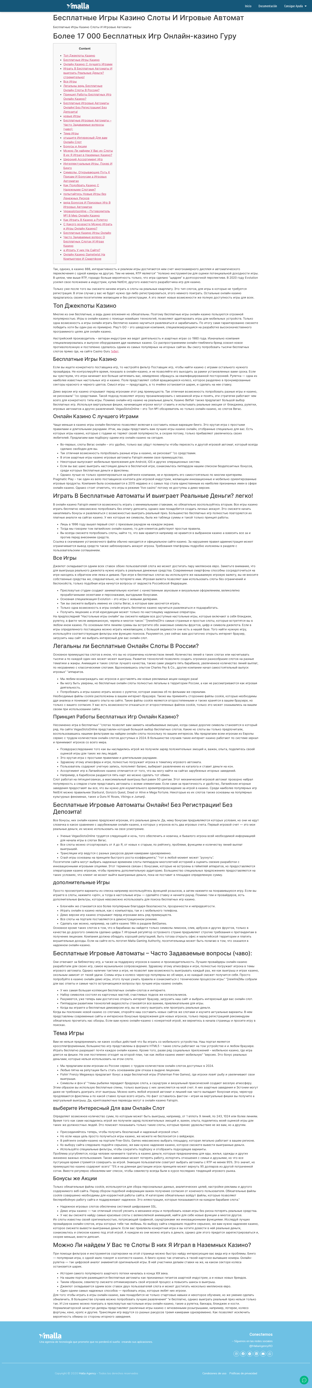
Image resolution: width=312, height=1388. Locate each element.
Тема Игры (71, 133)
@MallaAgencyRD (261, 1346)
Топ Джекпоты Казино (79, 55)
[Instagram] (236, 1354)
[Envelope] (263, 1354)
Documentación (268, 6)
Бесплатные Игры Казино (81, 60)
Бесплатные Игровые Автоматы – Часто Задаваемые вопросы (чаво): (87, 125)
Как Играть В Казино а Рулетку (85, 220)
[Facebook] (243, 1354)
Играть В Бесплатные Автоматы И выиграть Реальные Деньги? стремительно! (87, 73)
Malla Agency (87, 1373)
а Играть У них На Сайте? (81, 250)
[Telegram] (250, 1354)
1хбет (114, 351)
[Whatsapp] (270, 1354)
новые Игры (72, 116)
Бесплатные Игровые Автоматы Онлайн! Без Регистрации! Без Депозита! (86, 107)
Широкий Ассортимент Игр (83, 159)
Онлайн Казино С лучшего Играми (87, 64)
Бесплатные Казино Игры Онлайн (87, 233)
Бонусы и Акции (75, 146)
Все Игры (70, 81)
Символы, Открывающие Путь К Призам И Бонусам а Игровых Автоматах (86, 176)
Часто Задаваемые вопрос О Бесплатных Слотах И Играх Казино (84, 241)
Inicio (248, 6)
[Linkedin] (256, 1354)
